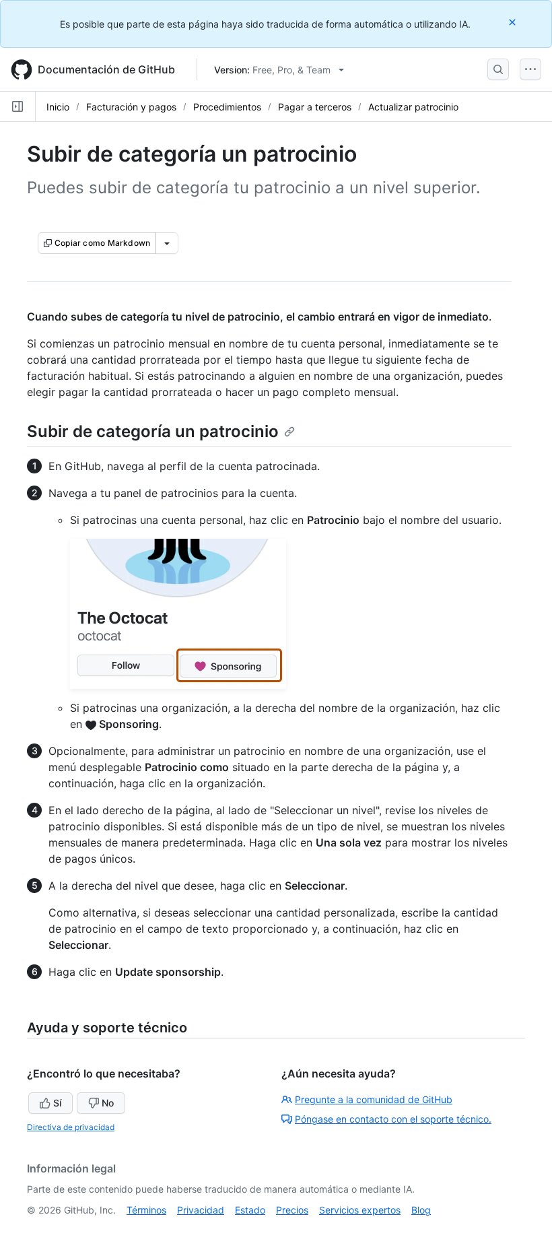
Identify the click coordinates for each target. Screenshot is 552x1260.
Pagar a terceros (314, 106)
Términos (146, 1210)
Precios (292, 1210)
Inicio (57, 106)
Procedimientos (227, 106)
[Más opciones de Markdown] (167, 243)
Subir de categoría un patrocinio (153, 431)
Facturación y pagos (131, 106)
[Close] (513, 22)
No (108, 1102)
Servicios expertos (360, 1210)
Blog (421, 1210)
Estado (250, 1210)
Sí (57, 1102)
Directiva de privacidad (70, 1127)
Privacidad (200, 1210)
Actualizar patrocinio (413, 106)
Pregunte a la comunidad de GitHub (373, 1099)
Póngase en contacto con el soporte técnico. (393, 1119)
